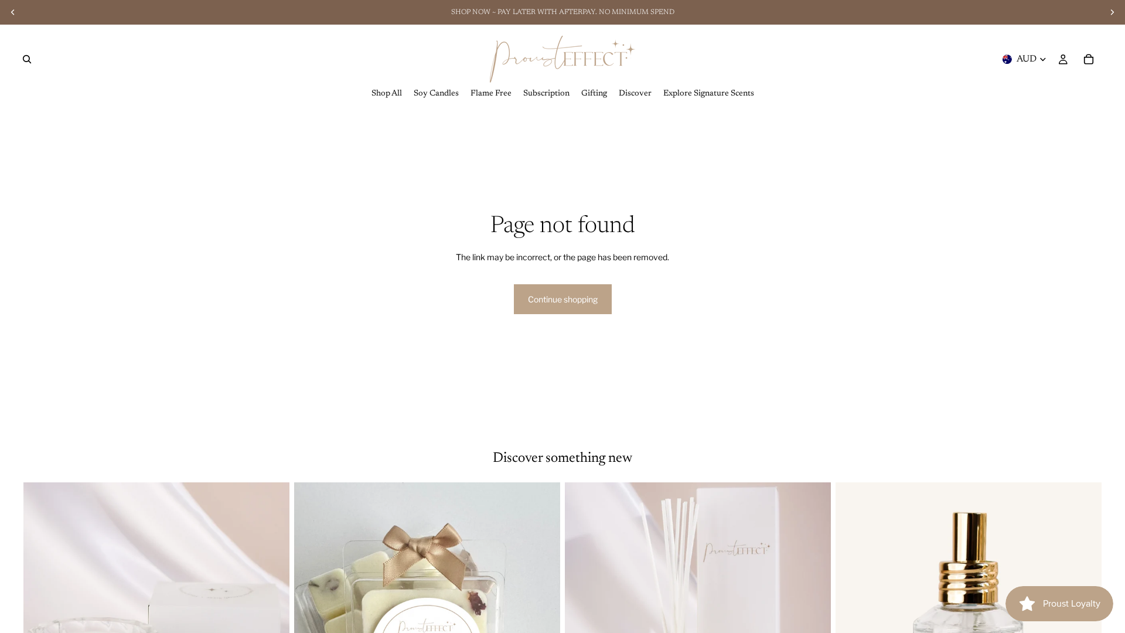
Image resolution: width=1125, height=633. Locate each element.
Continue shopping (563, 299)
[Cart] (1089, 59)
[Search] (27, 59)
